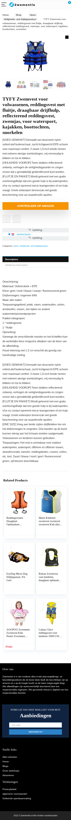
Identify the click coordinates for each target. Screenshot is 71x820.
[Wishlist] (60, 5)
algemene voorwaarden (14, 793)
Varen (33, 15)
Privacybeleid (9, 789)
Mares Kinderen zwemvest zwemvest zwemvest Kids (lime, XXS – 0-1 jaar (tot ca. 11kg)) (50, 524)
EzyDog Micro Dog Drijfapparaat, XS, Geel (16, 577)
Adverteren (8, 775)
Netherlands (24, 234)
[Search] (54, 4)
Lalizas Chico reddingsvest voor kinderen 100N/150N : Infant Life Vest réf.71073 (50, 636)
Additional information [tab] (16, 265)
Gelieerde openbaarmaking (16, 798)
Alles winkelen (9, 757)
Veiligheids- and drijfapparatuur (20, 19)
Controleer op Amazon (35, 206)
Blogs (5, 766)
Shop (18, 15)
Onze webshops (10, 770)
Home (5, 15)
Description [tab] (11, 259)
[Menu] (4, 4)
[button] (67, 37)
